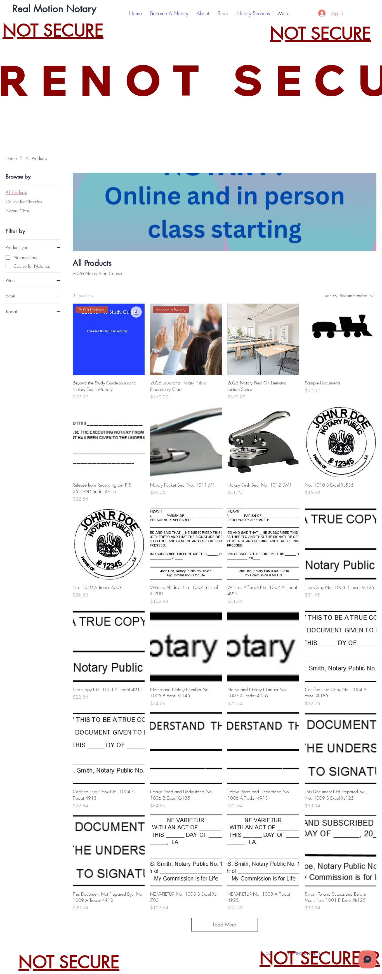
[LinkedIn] (369, 13)
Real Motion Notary (54, 8)
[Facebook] (354, 13)
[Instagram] (361, 13)
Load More (224, 924)
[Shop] (311, 13)
